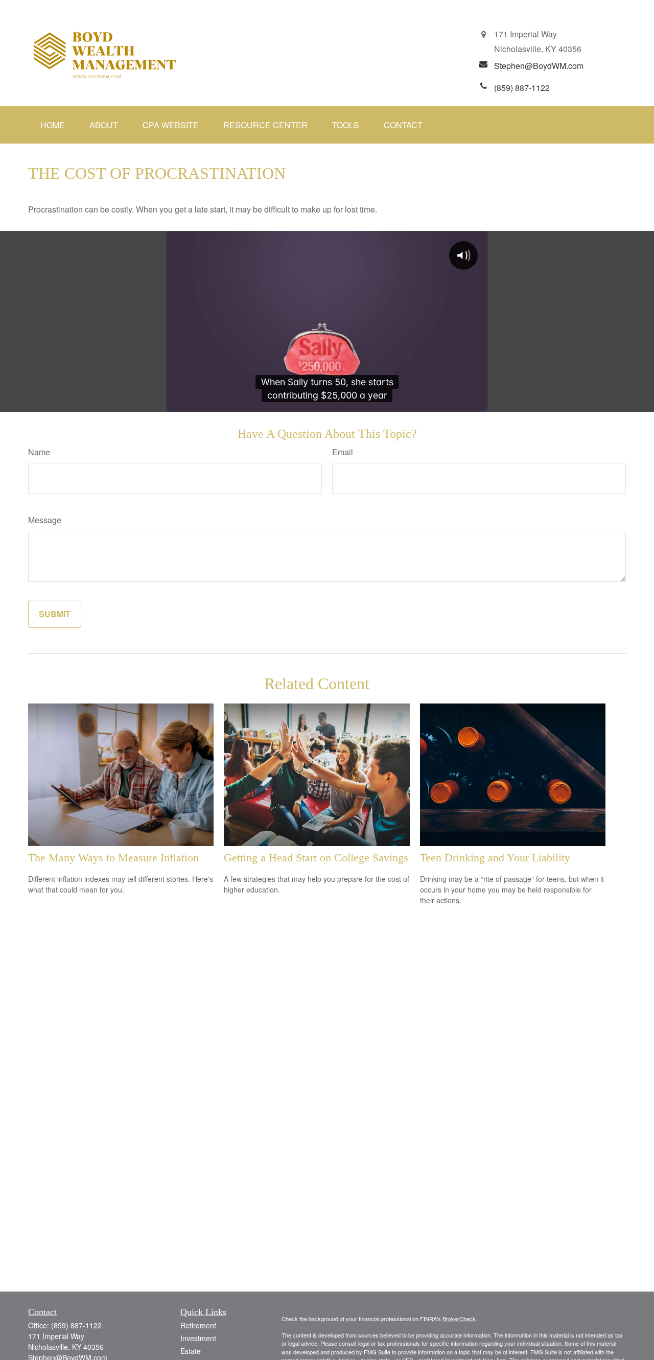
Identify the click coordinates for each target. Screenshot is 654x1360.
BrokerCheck (459, 1319)
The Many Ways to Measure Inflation (113, 857)
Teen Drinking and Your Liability (495, 857)
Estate (190, 1351)
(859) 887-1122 (76, 1325)
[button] (52, 125)
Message (44, 520)
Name (39, 452)
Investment (198, 1338)
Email (342, 452)
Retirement (198, 1325)
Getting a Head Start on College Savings (316, 857)
